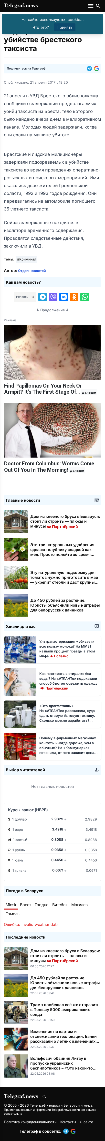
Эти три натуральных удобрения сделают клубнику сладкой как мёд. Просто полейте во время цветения (62, 552)
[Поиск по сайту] (98, 6)
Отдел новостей (32, 271)
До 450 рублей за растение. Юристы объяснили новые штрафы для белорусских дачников (65, 605)
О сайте (86, 1122)
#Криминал (26, 259)
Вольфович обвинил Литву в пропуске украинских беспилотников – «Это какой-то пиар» (61, 1065)
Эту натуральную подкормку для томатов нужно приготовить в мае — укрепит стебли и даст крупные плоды (64, 580)
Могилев (79, 904)
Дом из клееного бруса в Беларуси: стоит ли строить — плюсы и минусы (65, 521)
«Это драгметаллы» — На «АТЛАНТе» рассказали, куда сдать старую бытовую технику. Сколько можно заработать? (67, 715)
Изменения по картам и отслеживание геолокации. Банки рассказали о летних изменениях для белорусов (63, 1039)
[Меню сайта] (91, 6)
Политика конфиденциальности (30, 1122)
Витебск (60, 904)
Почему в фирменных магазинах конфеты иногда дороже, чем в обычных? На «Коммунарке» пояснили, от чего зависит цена (67, 748)
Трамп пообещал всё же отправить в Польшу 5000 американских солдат (64, 1009)
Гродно (42, 904)
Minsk (11, 904)
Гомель (13, 913)
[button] (90, 68)
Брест (25, 904)
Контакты (68, 1122)
